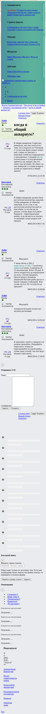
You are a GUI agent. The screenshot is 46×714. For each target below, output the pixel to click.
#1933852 (40, 359)
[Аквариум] (23, 83)
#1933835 (40, 292)
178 (9, 207)
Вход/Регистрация (21, 71)
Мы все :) (26, 57)
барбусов (18, 268)
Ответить (22, 118)
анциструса (19, 265)
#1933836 (40, 322)
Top (2, 712)
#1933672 (40, 226)
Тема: (3, 375)
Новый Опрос (24, 116)
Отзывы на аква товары (27, 10)
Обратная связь (13, 76)
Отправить (15, 408)
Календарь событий (15, 42)
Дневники (11, 10)
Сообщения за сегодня (17, 27)
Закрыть (5, 408)
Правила (40, 29)
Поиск (10, 71)
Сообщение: (6, 406)
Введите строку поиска (11, 563)
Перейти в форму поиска (11, 579)
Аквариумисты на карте (17, 44)
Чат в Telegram (31, 42)
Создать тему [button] (24, 113)
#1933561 (40, 178)
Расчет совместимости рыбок (10, 678)
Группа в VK (34, 44)
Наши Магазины (14, 57)
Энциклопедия (13, 12)
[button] (4, 121)
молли (39, 157)
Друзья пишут (13, 604)
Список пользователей (26, 29)
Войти (10, 101)
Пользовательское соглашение (11, 693)
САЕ (28, 265)
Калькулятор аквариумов (24, 15)
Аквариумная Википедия (9, 670)
